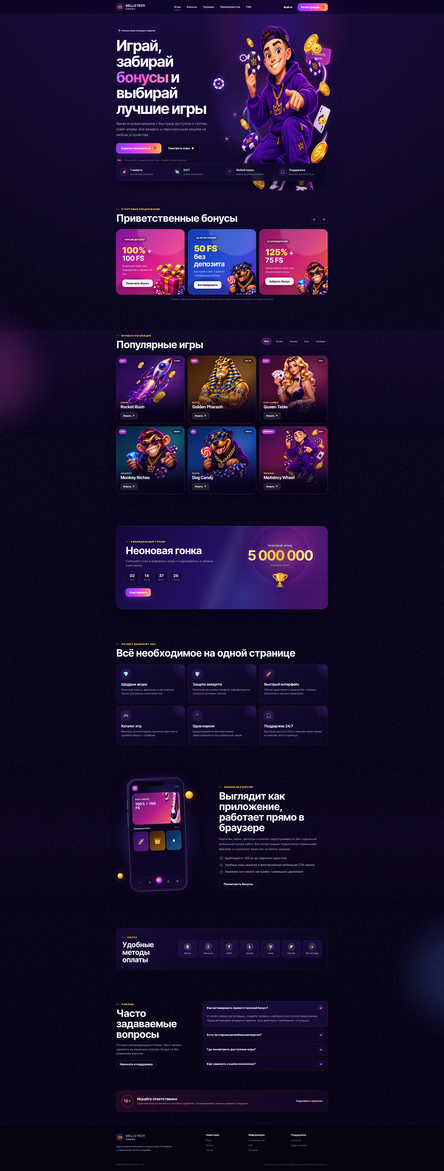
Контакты (296, 1140)
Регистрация (313, 7)
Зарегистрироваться (139, 148)
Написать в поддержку (136, 1064)
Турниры (208, 6)
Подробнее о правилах (309, 1101)
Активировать (208, 285)
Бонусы (192, 6)
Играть (129, 415)
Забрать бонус (279, 281)
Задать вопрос (299, 1145)
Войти (288, 7)
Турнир (210, 1150)
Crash (279, 341)
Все (266, 341)
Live (306, 341)
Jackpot (320, 341)
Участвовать (138, 592)
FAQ (248, 6)
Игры (177, 6)
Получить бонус (137, 283)
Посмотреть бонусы (238, 884)
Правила (253, 1150)
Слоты (293, 341)
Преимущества (230, 6)
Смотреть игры (181, 148)
